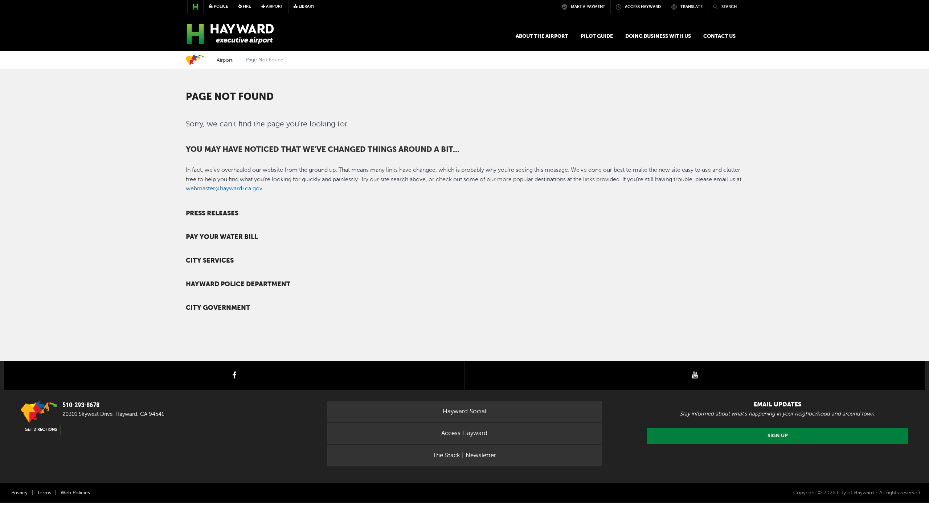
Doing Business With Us (658, 36)
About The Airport (542, 36)
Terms (44, 492)
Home (194, 60)
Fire (246, 6)
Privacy (19, 492)
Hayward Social (464, 411)
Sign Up (778, 435)
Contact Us (719, 36)
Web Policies (75, 492)
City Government (218, 307)
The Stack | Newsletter (464, 455)
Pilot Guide (597, 36)
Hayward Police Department (238, 284)
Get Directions (41, 429)
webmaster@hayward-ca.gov (224, 188)
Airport (225, 60)
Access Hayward (464, 433)
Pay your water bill (222, 236)
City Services (210, 260)
